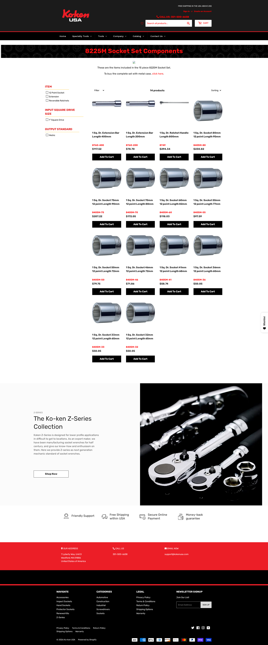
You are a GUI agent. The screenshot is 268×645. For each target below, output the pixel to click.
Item (48, 86)
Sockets (100, 613)
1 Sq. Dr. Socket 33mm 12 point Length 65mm (105, 336)
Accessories (62, 597)
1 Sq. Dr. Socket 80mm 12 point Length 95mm (207, 134)
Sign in (186, 11)
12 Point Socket (56, 92)
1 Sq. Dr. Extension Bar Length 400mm (105, 134)
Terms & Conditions (145, 601)
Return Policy (143, 605)
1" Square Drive (56, 120)
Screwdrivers (103, 609)
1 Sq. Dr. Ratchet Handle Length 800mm (174, 134)
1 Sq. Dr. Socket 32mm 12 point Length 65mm (139, 336)
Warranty (140, 613)
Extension (54, 96)
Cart (205, 23)
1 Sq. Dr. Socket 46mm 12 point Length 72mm (139, 269)
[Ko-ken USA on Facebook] (198, 628)
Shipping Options (144, 609)
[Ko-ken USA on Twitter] (192, 628)
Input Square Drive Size (60, 111)
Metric (52, 135)
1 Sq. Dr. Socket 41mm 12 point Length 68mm (173, 269)
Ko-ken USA (69, 639)
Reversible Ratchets (59, 100)
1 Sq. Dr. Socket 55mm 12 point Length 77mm (206, 202)
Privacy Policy (143, 597)
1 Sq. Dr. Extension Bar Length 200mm (139, 134)
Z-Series (60, 617)
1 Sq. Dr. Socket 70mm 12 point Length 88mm (140, 202)
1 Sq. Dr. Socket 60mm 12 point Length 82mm (173, 202)
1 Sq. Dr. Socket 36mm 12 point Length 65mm (207, 269)
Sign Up (206, 605)
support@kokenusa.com (176, 554)
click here (157, 73)
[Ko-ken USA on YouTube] (208, 628)
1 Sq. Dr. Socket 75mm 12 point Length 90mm (106, 202)
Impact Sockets (64, 601)
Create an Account (203, 11)
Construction (102, 601)
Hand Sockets (63, 605)
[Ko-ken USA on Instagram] (203, 628)
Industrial (101, 605)
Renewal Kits (62, 613)
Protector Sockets (65, 609)
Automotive (102, 597)
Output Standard (58, 129)
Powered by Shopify (87, 639)
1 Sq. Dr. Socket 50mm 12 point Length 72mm (105, 269)
